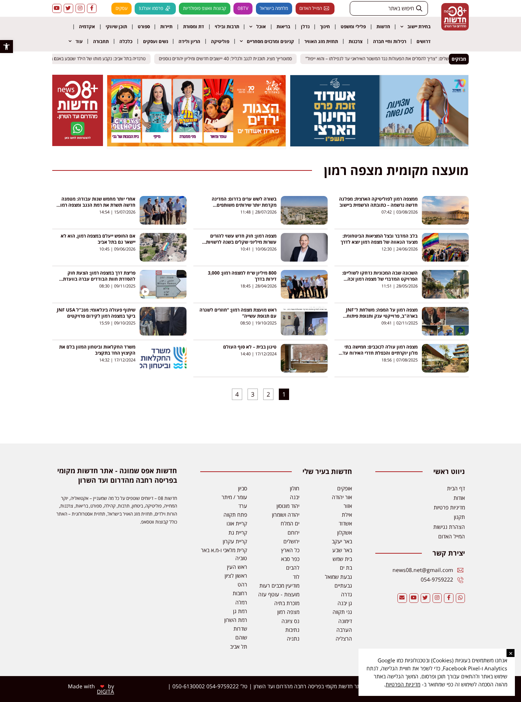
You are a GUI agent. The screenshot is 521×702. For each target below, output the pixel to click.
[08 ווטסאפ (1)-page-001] (77, 144)
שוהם (241, 637)
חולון (294, 488)
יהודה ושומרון (285, 514)
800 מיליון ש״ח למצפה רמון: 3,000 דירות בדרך (242, 276)
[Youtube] (57, 8)
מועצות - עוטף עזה (278, 594)
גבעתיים (343, 585)
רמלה (241, 602)
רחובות (240, 593)
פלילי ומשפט (353, 26)
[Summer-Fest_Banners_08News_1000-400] (196, 144)
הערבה (344, 629)
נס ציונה (290, 621)
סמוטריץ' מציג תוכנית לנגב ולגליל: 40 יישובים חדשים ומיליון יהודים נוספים (230, 59)
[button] (6, 46)
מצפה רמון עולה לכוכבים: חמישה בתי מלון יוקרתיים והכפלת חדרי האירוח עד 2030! (380, 353)
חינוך (325, 26)
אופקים (344, 488)
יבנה (294, 497)
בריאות (283, 26)
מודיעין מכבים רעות (279, 585)
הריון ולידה (189, 41)
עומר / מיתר (234, 497)
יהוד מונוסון (288, 505)
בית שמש (342, 558)
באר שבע (342, 550)
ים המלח (290, 523)
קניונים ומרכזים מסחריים (270, 41)
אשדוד (345, 523)
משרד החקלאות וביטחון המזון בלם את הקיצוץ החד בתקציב (97, 350)
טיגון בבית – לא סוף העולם (250, 347)
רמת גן (240, 611)
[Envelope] (402, 598)
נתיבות (292, 629)
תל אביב (238, 646)
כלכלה (125, 41)
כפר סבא (290, 558)
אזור (348, 505)
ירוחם (293, 532)
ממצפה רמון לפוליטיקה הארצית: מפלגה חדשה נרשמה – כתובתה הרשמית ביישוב (378, 202)
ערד (242, 505)
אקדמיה (87, 26)
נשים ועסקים (155, 41)
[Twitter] (68, 8)
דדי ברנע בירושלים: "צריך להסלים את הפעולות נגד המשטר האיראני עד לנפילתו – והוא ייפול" (394, 59)
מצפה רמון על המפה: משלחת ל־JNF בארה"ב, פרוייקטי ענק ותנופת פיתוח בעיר (382, 316)
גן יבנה (345, 603)
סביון (242, 488)
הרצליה (344, 638)
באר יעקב (342, 541)
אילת (347, 514)
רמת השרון (235, 619)
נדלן (305, 26)
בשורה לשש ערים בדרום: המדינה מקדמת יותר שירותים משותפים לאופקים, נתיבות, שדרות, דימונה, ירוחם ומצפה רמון (238, 208)
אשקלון (344, 532)
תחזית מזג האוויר (321, 41)
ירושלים (291, 541)
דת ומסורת (193, 26)
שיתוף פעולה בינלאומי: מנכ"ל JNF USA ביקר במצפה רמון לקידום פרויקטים (96, 313)
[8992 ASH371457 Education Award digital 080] (379, 144)
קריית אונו (237, 523)
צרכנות (355, 41)
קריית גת (237, 532)
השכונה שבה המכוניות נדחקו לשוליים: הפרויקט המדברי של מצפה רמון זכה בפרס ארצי (380, 279)
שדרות (240, 628)
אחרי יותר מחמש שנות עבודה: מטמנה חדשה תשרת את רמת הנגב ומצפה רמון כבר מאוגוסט (97, 205)
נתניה (293, 638)
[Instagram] (80, 8)
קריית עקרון (235, 541)
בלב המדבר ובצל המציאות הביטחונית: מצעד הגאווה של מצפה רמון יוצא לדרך (379, 239)
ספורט (144, 26)
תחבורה (101, 41)
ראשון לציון (236, 575)
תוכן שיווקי (116, 26)
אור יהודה (342, 497)
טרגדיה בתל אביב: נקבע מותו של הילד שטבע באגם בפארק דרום (92, 59)
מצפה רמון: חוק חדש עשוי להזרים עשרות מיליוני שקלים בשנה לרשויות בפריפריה (241, 242)
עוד (79, 41)
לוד (296, 576)
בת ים (346, 567)
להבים (292, 567)
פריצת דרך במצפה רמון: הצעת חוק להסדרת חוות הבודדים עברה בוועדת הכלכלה (99, 279)
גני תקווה (342, 611)
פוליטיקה (220, 41)
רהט (242, 584)
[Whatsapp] (460, 598)
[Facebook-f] (91, 8)
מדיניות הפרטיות (403, 684)
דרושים (423, 41)
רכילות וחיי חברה (389, 41)
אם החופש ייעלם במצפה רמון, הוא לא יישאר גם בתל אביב (98, 239)
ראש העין (237, 566)
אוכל (261, 26)
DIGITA (105, 691)
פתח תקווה (235, 514)
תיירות (166, 26)
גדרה (346, 594)
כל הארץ (290, 550)
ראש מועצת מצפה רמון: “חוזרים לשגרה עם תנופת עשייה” (238, 313)
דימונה (345, 621)
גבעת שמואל (338, 576)
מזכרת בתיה (286, 603)
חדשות (383, 26)
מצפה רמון (288, 611)
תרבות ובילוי (227, 26)
